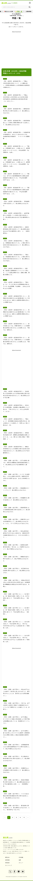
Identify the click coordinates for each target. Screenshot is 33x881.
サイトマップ (8, 865)
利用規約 (7, 862)
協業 (20, 860)
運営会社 (7, 857)
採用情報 (7, 860)
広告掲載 (21, 857)
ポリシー (21, 862)
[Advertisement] (16, 49)
